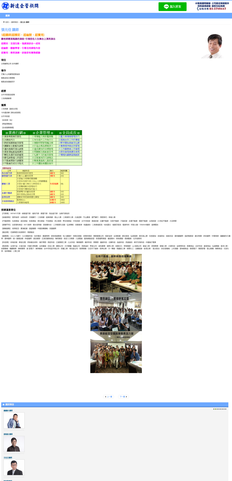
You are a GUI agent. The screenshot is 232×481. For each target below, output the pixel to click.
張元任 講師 (10, 30)
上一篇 (109, 397)
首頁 (7, 22)
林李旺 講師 (8, 458)
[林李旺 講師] (14, 467)
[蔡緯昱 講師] (14, 444)
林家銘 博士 (8, 411)
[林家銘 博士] (14, 420)
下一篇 (122, 397)
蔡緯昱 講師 (8, 434)
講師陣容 (14, 22)
